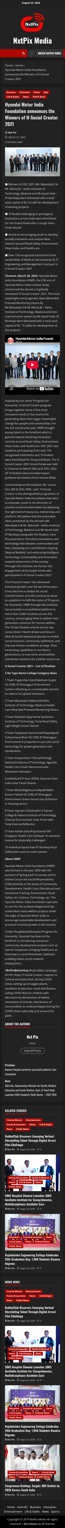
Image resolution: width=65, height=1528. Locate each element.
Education (25, 92)
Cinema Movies (14, 1120)
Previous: (30, 1069)
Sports (55, 1511)
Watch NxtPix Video (49, 53)
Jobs (46, 92)
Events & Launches (16, 1124)
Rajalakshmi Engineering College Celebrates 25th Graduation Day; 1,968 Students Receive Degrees (32, 1259)
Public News (39, 96)
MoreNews (30, 1524)
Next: (31, 1088)
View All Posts (32, 1051)
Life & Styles (13, 96)
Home (37, 92)
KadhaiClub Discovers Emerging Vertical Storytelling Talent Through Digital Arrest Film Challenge (30, 1140)
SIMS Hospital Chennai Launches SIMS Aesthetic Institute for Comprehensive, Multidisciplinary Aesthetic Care (28, 1199)
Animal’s (22, 1507)
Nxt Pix (12, 132)
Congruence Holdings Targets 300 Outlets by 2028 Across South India (32, 1488)
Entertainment (33, 1120)
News (26, 96)
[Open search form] (23, 53)
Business (11, 92)
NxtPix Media (32, 40)
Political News (42, 1241)
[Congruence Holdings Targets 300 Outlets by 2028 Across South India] (32, 1463)
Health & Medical (40, 1177)
